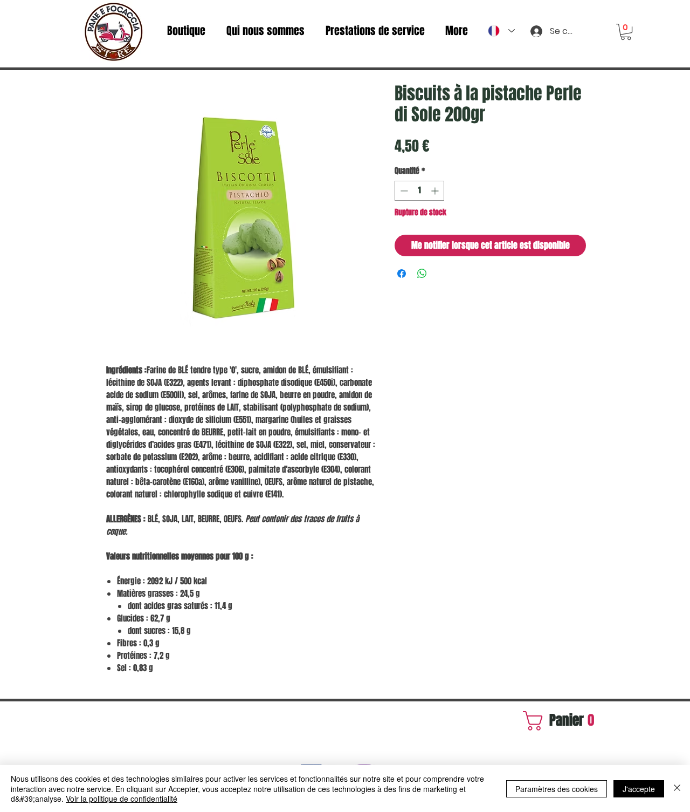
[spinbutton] (419, 190)
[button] (626, 32)
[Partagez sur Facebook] (401, 273)
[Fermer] (677, 788)
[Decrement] (403, 190)
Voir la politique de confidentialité (121, 798)
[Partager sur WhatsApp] (422, 273)
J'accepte (639, 788)
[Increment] (436, 190)
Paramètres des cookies (556, 788)
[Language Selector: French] (501, 31)
